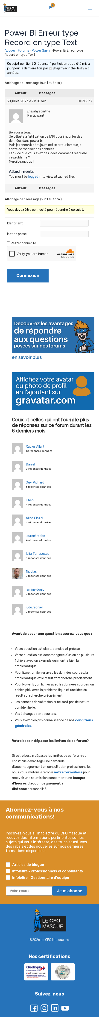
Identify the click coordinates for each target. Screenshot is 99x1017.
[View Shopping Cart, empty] (50, 7)
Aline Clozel (34, 518)
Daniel (30, 464)
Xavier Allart (35, 446)
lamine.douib (35, 589)
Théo (30, 500)
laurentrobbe (35, 536)
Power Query (41, 51)
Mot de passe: (17, 234)
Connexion (27, 275)
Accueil (10, 51)
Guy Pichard (35, 482)
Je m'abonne (69, 891)
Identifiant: (15, 223)
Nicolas (31, 571)
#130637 (85, 101)
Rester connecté (23, 243)
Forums (23, 51)
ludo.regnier (34, 607)
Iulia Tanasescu (38, 554)
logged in (34, 177)
